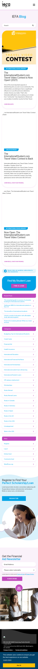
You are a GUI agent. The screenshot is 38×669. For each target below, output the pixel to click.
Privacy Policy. (30, 574)
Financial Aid (8, 344)
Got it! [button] (19, 665)
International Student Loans (12, 375)
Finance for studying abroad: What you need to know (18, 321)
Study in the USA (9, 421)
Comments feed (9, 459)
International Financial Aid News (14, 359)
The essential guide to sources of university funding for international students (17, 300)
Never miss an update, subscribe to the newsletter (20, 271)
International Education (11, 354)
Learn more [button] (7, 660)
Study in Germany (9, 406)
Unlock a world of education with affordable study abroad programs (17, 316)
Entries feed (7, 454)
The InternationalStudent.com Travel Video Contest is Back (18, 156)
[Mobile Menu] (34, 5)
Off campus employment (11, 380)
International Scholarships (12, 364)
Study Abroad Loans (10, 395)
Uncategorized (8, 426)
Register (6, 443)
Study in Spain (8, 411)
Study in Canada (9, 400)
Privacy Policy (8, 650)
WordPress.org (8, 464)
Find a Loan (19, 286)
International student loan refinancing (15, 370)
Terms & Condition (21, 650)
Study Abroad (8, 390)
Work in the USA (9, 431)
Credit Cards (8, 339)
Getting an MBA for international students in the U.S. (17, 306)
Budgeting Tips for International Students (17, 334)
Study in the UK (9, 416)
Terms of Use (21, 574)
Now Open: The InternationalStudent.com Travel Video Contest (17, 235)
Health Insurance (9, 349)
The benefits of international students (15, 311)
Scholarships (8, 385)
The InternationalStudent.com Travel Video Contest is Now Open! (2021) (18, 76)
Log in (6, 449)
